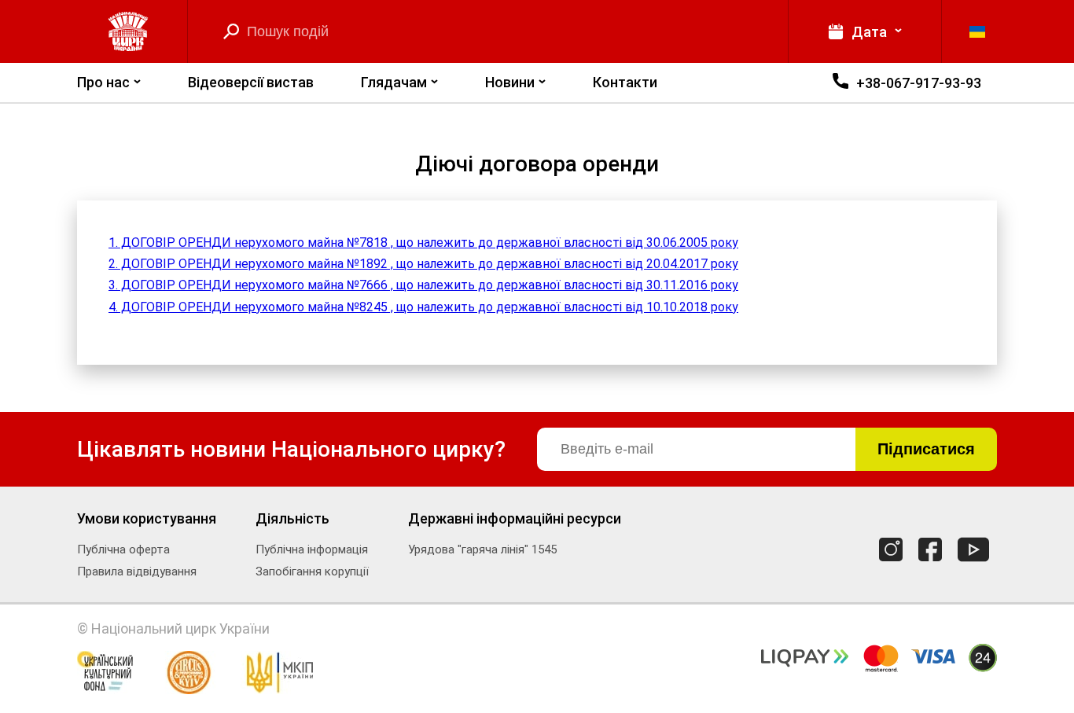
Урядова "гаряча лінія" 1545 (482, 549)
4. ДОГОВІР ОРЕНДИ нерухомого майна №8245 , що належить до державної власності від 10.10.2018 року (423, 307)
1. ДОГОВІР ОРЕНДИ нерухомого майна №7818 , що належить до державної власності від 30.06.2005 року (423, 242)
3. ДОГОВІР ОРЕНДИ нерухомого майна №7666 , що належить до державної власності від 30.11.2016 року (423, 284)
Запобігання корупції (312, 571)
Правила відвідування (137, 571)
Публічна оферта (123, 549)
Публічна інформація (312, 549)
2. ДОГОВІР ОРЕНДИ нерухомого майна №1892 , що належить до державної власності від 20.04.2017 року (423, 263)
